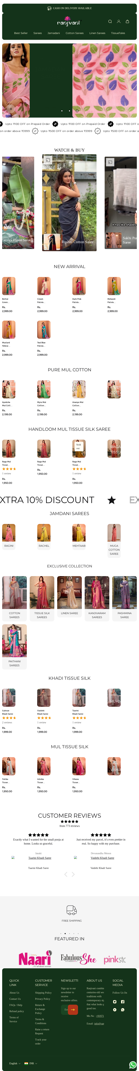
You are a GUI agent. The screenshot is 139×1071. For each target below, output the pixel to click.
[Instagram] (115, 1002)
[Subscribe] (73, 1010)
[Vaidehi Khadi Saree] (39, 861)
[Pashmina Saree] (124, 598)
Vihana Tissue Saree (75, 781)
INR (32, 1063)
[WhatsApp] (123, 1010)
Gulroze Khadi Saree (7, 712)
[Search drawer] (110, 21)
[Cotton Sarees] (14, 598)
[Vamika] (114, 766)
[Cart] (127, 21)
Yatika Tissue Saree (5, 781)
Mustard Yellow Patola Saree (6, 344)
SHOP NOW (69, 107)
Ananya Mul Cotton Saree (77, 404)
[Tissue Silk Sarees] (42, 598)
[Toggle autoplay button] (11, 109)
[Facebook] (123, 1002)
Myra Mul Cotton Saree (41, 404)
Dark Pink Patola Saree (76, 301)
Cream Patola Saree (40, 301)
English (13, 1063)
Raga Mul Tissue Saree (6, 463)
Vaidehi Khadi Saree (42, 712)
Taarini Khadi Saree (77, 712)
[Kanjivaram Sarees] (97, 598)
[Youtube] (115, 1010)
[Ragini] (8, 537)
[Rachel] (43, 537)
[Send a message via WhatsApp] (133, 1065)
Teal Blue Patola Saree (41, 344)
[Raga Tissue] (114, 449)
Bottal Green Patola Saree (5, 301)
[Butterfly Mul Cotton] (114, 389)
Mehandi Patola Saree (111, 301)
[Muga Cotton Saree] (114, 541)
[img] (69, 821)
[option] (69, 202)
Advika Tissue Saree (40, 781)
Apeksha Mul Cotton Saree (7, 404)
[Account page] (118, 21)
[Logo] (69, 21)
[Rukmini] (114, 698)
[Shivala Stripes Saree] (101, 861)
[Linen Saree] (69, 596)
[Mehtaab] (79, 537)
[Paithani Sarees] (14, 647)
